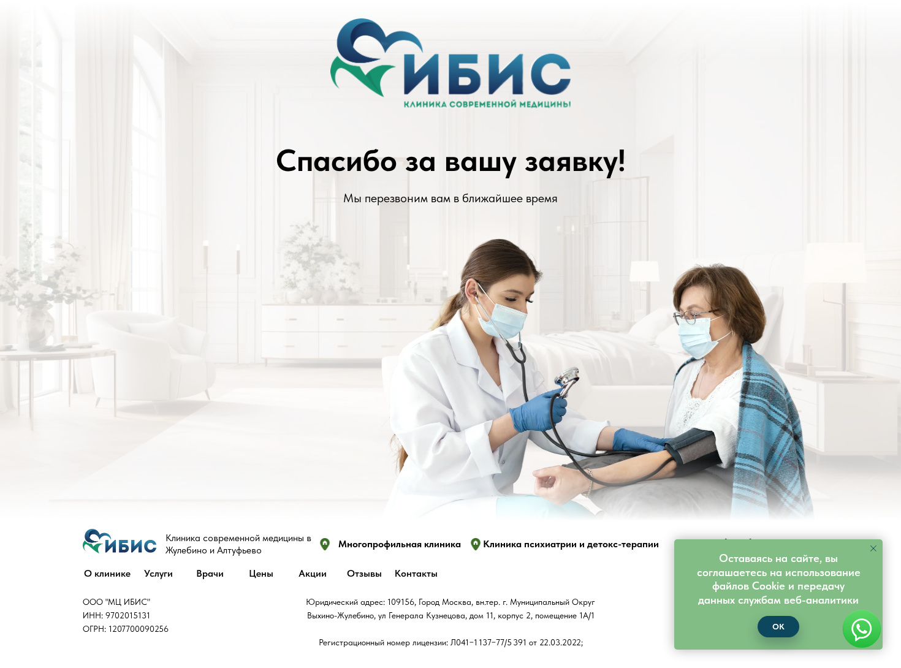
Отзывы (364, 573)
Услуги (158, 573)
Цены (261, 573)
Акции (312, 573)
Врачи (210, 573)
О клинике (107, 573)
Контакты (416, 573)
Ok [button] (778, 626)
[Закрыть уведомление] (873, 548)
